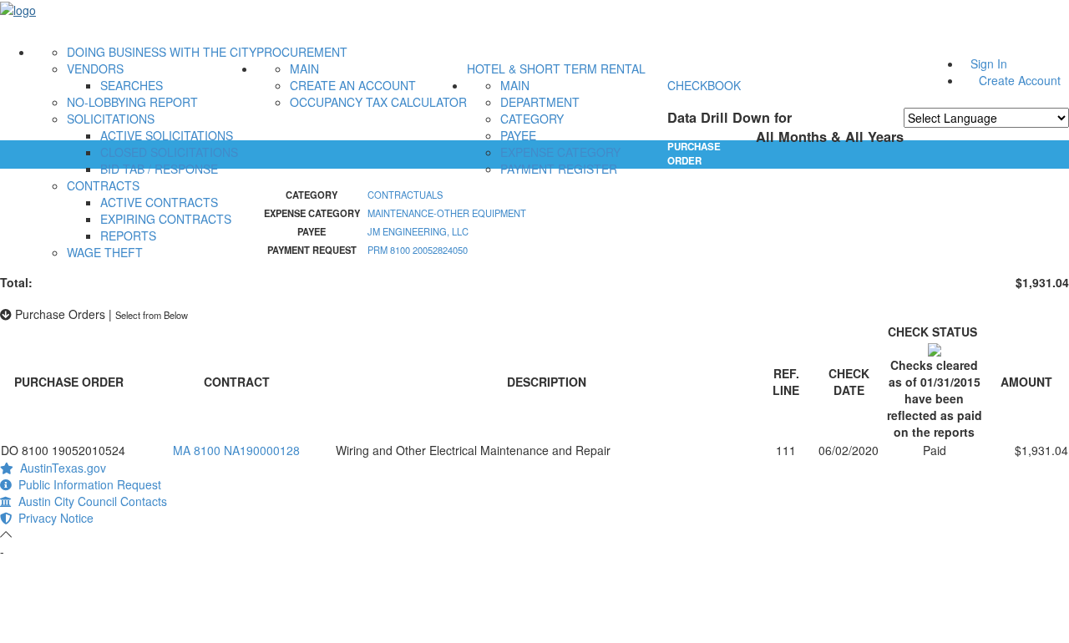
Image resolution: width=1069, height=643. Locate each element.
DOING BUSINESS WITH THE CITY (161, 51)
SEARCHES (131, 85)
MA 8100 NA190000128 (236, 450)
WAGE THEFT (105, 252)
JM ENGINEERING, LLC (418, 231)
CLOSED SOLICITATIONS (169, 152)
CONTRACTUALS (405, 194)
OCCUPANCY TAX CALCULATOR (378, 102)
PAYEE (518, 135)
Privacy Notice (53, 517)
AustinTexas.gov (59, 467)
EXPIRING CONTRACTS (165, 218)
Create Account (1020, 80)
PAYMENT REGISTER (558, 168)
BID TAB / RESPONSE (159, 168)
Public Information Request (86, 484)
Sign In (988, 63)
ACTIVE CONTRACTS (159, 202)
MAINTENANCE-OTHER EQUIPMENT (446, 213)
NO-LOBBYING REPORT (132, 102)
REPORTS (128, 235)
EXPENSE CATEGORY (560, 152)
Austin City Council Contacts (89, 501)
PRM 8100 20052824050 (417, 249)
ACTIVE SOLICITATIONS (166, 135)
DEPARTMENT (540, 102)
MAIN (304, 68)
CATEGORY (532, 118)
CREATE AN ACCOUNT (353, 85)
